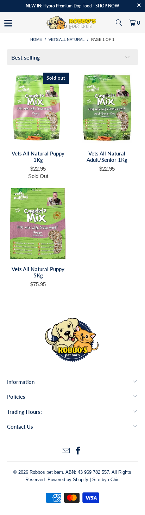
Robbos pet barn (46, 472)
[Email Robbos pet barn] (66, 451)
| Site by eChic (105, 479)
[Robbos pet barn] (72, 22)
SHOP (101, 5)
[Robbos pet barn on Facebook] (78, 451)
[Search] (119, 23)
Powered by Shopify (68, 479)
